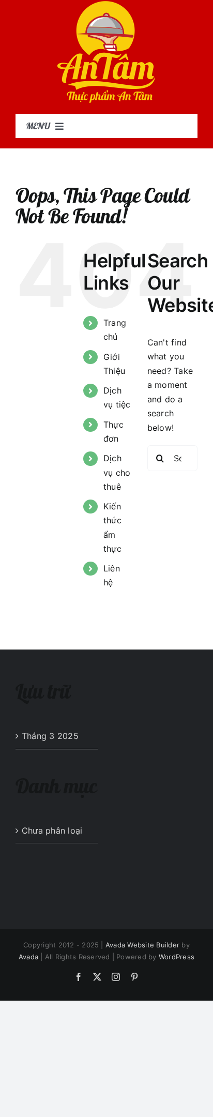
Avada (28, 957)
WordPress (176, 957)
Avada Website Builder (142, 945)
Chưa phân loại (52, 830)
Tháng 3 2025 (50, 736)
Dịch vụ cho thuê (116, 472)
